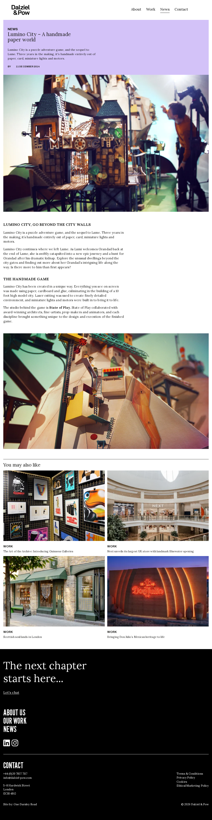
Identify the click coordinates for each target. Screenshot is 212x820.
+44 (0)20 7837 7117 (15, 773)
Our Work (14, 720)
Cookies (182, 782)
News (165, 9)
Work (150, 9)
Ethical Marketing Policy (193, 785)
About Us (14, 712)
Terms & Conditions (190, 773)
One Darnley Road (25, 804)
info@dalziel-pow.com (17, 778)
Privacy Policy (186, 777)
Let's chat (11, 692)
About (136, 9)
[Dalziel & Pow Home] (21, 10)
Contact (181, 9)
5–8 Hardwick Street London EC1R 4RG (16, 789)
